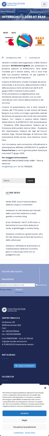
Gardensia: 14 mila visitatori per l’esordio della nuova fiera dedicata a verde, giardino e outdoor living (23, 213)
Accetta (24, 413)
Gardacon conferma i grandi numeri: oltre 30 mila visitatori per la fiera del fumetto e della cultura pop (24, 237)
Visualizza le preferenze (24, 427)
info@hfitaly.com (9, 166)
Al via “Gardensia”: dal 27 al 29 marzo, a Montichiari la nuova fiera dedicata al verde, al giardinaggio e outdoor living (23, 225)
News (5, 32)
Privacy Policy (30, 433)
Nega (24, 420)
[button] (45, 388)
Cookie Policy (19, 433)
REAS (14, 32)
